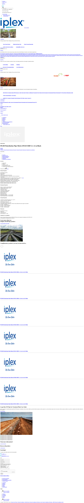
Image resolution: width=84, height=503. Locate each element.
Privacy (3, 497)
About (1, 103)
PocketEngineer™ (5, 123)
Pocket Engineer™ (3, 108)
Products (1, 47)
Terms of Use (13, 502)
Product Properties (5, 155)
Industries (2, 57)
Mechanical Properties (5, 156)
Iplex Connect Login (6, 15)
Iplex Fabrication (5, 479)
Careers (3, 496)
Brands (1, 70)
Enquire (1, 148)
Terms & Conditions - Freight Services (24, 502)
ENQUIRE (7, 223)
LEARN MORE (3, 223)
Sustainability (2, 100)
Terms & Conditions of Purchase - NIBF (48, 502)
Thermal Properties (5, 157)
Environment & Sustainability (6, 480)
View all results (4, 14)
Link (23, 177)
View (8, 168)
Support (1, 87)
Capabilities (2, 28)
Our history (4, 494)
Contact (1, 111)
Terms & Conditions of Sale (59, 502)
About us (3, 493)
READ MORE (2, 411)
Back (1, 126)
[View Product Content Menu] (0, 153)
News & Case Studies (5, 478)
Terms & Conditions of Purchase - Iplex (36, 502)
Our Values (4, 495)
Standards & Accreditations (6, 159)
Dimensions (4, 158)
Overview (3, 154)
